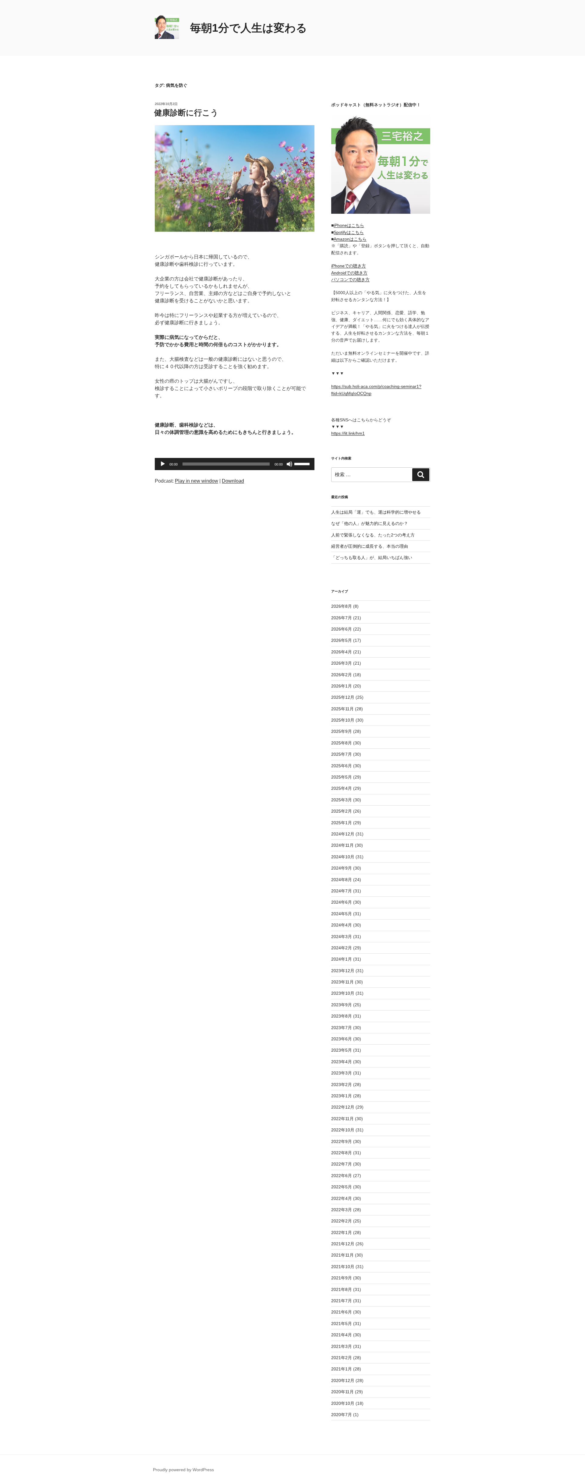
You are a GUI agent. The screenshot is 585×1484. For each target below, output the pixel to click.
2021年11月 (342, 1255)
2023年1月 (341, 1095)
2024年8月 (341, 879)
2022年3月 (341, 1209)
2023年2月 (341, 1084)
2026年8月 (341, 606)
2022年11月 (342, 1118)
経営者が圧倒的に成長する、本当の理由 (369, 546)
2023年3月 (341, 1073)
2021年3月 (341, 1346)
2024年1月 (341, 959)
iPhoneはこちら (349, 225)
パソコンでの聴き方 (350, 279)
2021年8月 (341, 1289)
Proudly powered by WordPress (183, 1469)
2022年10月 (342, 1129)
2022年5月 (341, 1186)
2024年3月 (341, 936)
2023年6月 (341, 1038)
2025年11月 (342, 708)
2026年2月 (341, 674)
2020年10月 (342, 1403)
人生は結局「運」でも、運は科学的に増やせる (376, 512)
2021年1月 (341, 1368)
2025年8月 (341, 742)
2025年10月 (342, 720)
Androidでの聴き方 (349, 272)
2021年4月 (341, 1334)
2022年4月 (341, 1198)
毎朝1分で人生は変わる (248, 28)
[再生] (163, 464)
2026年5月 (341, 640)
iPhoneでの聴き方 (348, 265)
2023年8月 (341, 1016)
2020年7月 (341, 1414)
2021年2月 (341, 1357)
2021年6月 (341, 1312)
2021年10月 (342, 1266)
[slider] (302, 463)
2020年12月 (342, 1380)
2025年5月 (341, 777)
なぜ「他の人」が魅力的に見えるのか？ (369, 523)
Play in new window (196, 481)
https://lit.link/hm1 (348, 433)
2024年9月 (341, 868)
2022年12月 (342, 1107)
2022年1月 (341, 1232)
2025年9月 (341, 731)
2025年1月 (341, 822)
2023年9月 (341, 1004)
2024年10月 (342, 856)
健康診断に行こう (186, 112)
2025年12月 (342, 697)
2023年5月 (341, 1050)
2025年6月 (341, 765)
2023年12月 (342, 970)
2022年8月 (341, 1152)
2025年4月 (341, 788)
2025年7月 (341, 754)
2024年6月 (341, 902)
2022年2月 (341, 1220)
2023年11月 (342, 981)
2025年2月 (341, 811)
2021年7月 (341, 1300)
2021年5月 (341, 1323)
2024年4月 (341, 925)
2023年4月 (341, 1061)
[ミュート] (289, 464)
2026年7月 (341, 617)
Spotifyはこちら (349, 232)
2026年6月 (341, 629)
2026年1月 (341, 686)
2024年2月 (341, 947)
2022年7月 (341, 1164)
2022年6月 (341, 1175)
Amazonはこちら (350, 239)
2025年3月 (341, 799)
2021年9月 (341, 1277)
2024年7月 (341, 890)
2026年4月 (341, 651)
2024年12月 (342, 834)
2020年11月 (342, 1391)
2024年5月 (341, 913)
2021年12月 (342, 1243)
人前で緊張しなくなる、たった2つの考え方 (373, 535)
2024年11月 (342, 845)
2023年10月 (342, 993)
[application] (234, 464)
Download (233, 481)
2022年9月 (341, 1141)
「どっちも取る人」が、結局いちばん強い (371, 557)
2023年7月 (341, 1027)
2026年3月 (341, 663)
